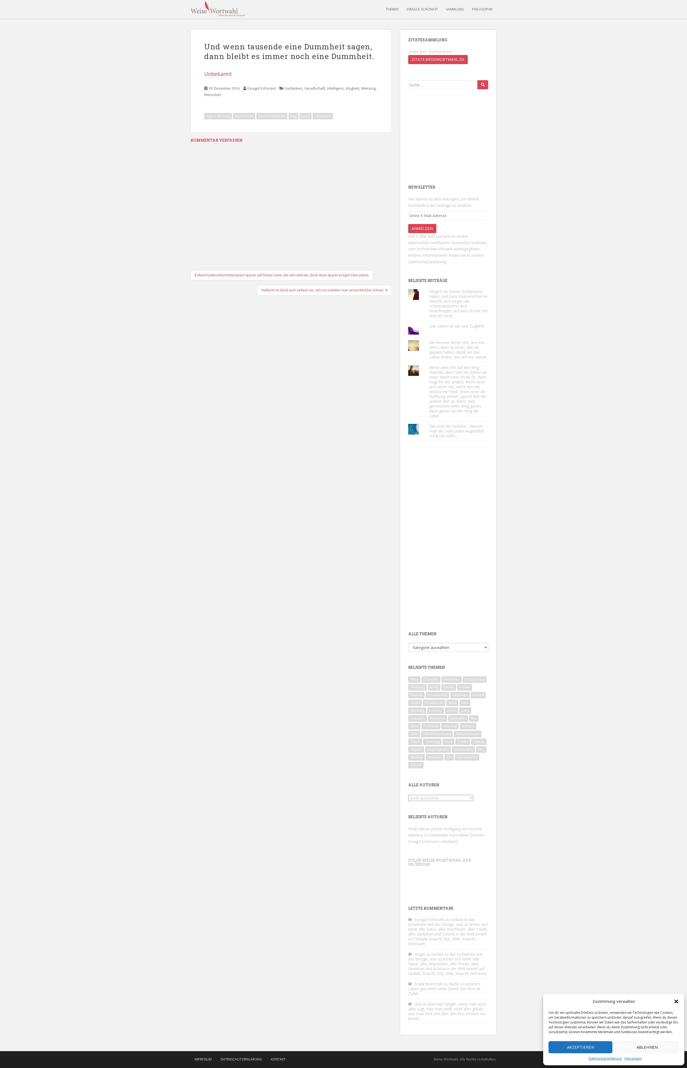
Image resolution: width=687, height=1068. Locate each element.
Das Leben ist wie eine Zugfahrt (457, 326)
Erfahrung (417, 687)
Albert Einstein (471, 835)
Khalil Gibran (419, 828)
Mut (474, 718)
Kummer (435, 710)
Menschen (212, 94)
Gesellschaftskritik (272, 116)
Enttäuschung (475, 679)
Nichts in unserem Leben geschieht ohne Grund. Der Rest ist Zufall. (444, 988)
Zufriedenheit (467, 757)
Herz (465, 702)
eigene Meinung (218, 116)
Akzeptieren (580, 1047)
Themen (392, 9)
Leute (305, 116)
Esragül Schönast (422, 9)
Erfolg (434, 687)
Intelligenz (335, 88)
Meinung (368, 88)
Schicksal (450, 726)
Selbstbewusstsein (437, 734)
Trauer (415, 741)
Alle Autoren (423, 785)
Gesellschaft (314, 88)
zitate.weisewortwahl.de (438, 59)
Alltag (414, 679)
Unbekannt (218, 74)
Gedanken (293, 88)
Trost (448, 741)
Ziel (449, 757)
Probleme (430, 726)
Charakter (430, 679)
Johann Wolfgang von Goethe (456, 828)
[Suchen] (482, 84)
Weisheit (416, 757)
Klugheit (352, 88)
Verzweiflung (463, 749)
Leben (451, 710)
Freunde (416, 695)
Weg (481, 749)
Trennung (432, 741)
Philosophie (482, 9)
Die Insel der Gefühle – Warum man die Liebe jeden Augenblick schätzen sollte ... (456, 431)
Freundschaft (437, 695)
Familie (448, 687)
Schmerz (468, 726)
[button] (676, 1001)
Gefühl (415, 702)
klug (293, 116)
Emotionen (451, 679)
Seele (414, 734)
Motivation (458, 718)
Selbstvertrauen (468, 734)
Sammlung (455, 9)
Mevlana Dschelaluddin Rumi (433, 835)
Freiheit (464, 687)
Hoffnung (417, 710)
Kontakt (278, 1059)
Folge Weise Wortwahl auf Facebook (440, 862)
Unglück (416, 749)
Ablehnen (647, 1047)
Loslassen (417, 718)
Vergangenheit (438, 749)
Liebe (465, 710)
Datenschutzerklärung (605, 1058)
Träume (479, 741)
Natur (414, 726)
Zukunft (416, 765)
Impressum (633, 1058)
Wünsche (434, 757)
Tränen (462, 741)
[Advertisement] (448, 136)
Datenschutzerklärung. (427, 261)
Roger (420, 954)
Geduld (478, 695)
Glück (452, 702)
